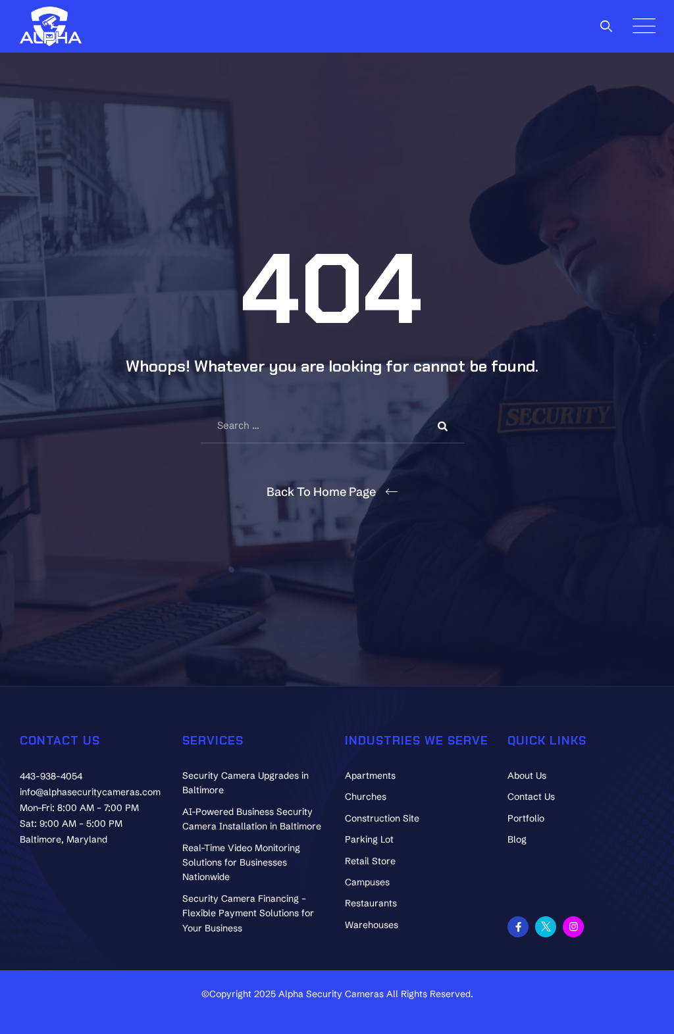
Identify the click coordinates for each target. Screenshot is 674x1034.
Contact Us (531, 796)
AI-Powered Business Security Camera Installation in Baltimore (251, 819)
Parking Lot (369, 839)
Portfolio (525, 818)
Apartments (370, 775)
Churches (365, 796)
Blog (517, 839)
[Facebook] (518, 926)
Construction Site (382, 818)
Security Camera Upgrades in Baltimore (245, 783)
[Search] (606, 26)
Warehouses (371, 925)
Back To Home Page (321, 491)
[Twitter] (545, 926)
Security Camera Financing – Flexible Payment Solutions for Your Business (248, 913)
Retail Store (370, 861)
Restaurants (371, 903)
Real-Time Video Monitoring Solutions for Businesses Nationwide (241, 862)
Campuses (367, 882)
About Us (526, 775)
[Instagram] (573, 926)
